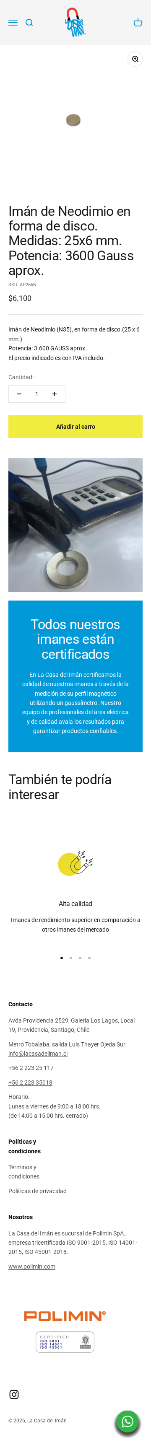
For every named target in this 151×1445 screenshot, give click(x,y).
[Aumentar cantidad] (54, 394)
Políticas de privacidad (37, 1191)
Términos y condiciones (23, 1172)
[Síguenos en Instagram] (14, 1394)
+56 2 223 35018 (30, 1082)
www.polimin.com (31, 1266)
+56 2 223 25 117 (31, 1067)
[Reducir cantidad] (19, 394)
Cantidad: (21, 377)
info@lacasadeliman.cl (38, 1053)
